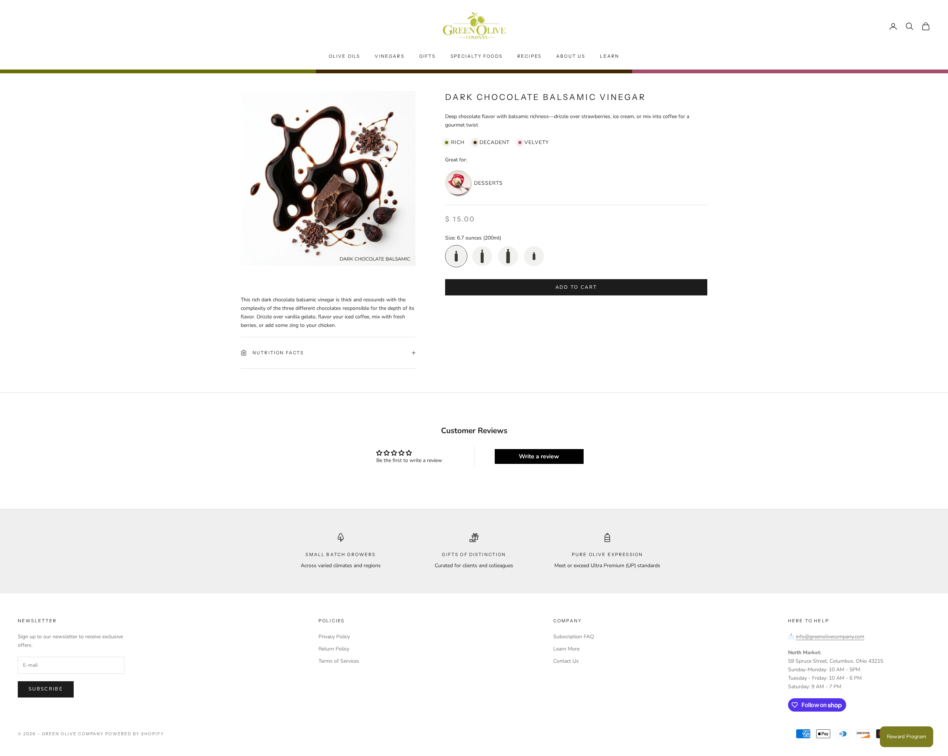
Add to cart (576, 287)
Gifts (427, 56)
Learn (609, 56)
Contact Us (566, 661)
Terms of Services (338, 661)
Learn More (566, 648)
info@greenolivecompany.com (830, 636)
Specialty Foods (477, 56)
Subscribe (46, 689)
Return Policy (333, 648)
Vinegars (389, 56)
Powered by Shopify (134, 733)
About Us (570, 56)
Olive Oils (344, 56)
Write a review (539, 456)
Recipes (529, 56)
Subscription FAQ (573, 636)
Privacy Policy (334, 636)
